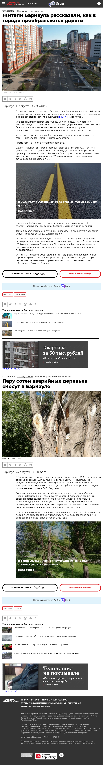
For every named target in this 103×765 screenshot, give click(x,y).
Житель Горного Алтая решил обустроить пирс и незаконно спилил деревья (46, 653)
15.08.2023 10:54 (8, 11)
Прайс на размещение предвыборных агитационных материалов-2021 (51, 703)
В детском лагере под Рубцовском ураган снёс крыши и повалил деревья (45, 636)
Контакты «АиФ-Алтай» (30, 700)
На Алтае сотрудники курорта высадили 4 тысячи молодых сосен (41, 645)
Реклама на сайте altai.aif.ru (54, 700)
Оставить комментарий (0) (80, 274)
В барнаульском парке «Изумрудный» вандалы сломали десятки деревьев (52, 562)
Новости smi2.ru (11, 368)
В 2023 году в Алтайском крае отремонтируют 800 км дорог (57, 203)
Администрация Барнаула (13, 93)
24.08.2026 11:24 (8, 377)
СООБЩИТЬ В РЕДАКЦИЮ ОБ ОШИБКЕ (35, 706)
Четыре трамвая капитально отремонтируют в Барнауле (37, 331)
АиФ (19, 458)
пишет (62, 117)
